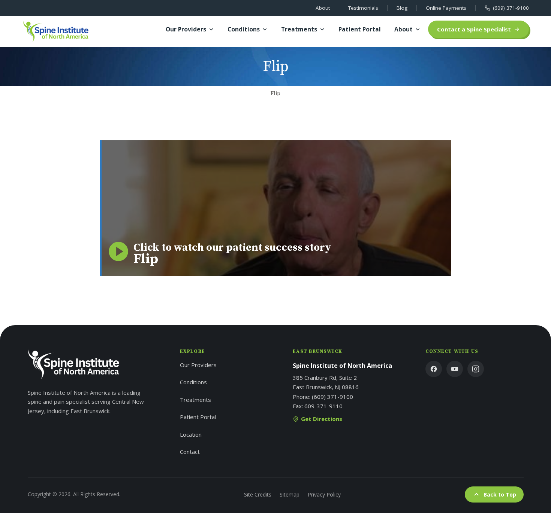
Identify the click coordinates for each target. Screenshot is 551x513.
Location (191, 434)
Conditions (244, 29)
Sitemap (289, 494)
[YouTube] (454, 369)
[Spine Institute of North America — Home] (56, 31)
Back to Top (500, 494)
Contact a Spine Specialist (474, 29)
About (323, 7)
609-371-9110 (323, 406)
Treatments (299, 29)
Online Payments (446, 7)
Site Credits (257, 494)
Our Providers (186, 29)
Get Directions (321, 418)
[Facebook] (433, 369)
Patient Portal (359, 29)
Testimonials (363, 7)
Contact (190, 451)
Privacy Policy (324, 494)
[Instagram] (475, 369)
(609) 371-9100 (511, 7)
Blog (402, 7)
